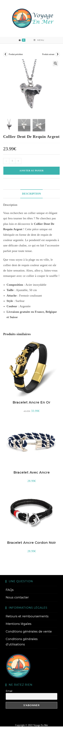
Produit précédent (16, 54)
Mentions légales (18, 624)
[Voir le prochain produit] (57, 54)
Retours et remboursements (27, 616)
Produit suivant (48, 54)
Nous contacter (17, 597)
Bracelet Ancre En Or (31, 402)
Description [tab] (31, 193)
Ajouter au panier (31, 171)
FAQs (10, 590)
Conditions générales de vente (29, 631)
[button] (55, 63)
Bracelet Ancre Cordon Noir (31, 543)
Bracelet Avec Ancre (31, 472)
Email (9, 691)
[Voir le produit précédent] (5, 54)
